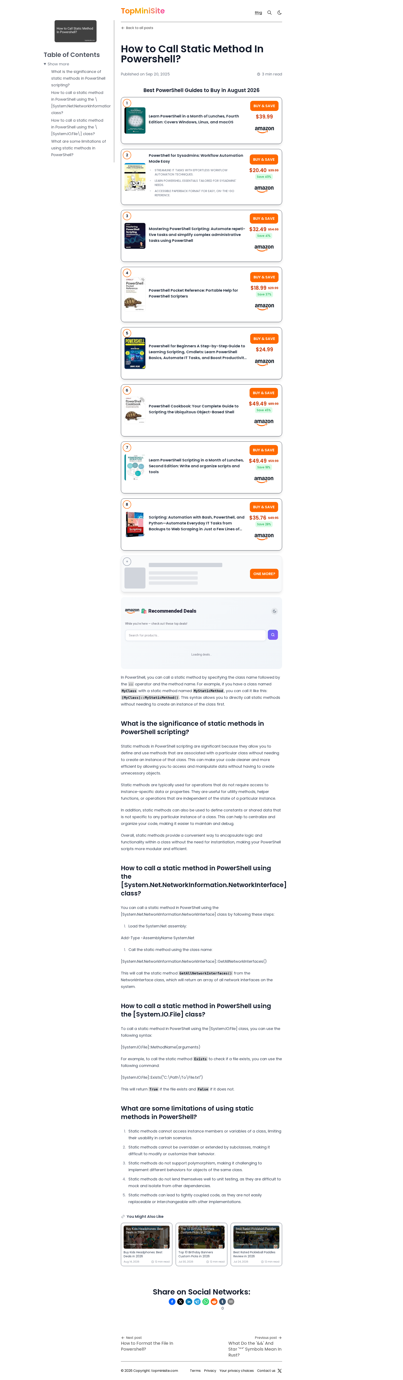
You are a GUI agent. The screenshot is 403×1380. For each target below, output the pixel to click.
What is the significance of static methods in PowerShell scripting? (78, 78)
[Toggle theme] (274, 611)
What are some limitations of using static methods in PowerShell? (78, 148)
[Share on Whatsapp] (205, 1301)
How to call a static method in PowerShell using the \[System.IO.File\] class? (77, 127)
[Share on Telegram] (197, 1301)
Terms (195, 1370)
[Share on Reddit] (214, 1301)
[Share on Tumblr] (222, 1301)
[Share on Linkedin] (189, 1301)
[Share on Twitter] (180, 1301)
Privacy (210, 1370)
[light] (279, 12)
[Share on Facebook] (172, 1301)
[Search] (269, 12)
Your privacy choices (237, 1370)
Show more (58, 64)
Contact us (266, 1370)
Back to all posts (139, 27)
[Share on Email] (231, 1301)
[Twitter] (279, 1370)
